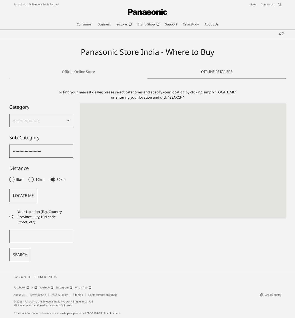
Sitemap (78, 295)
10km (39, 179)
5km (19, 179)
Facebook (19, 287)
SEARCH (20, 254)
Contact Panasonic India (102, 295)
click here (114, 313)
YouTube (45, 287)
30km (61, 179)
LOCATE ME (23, 195)
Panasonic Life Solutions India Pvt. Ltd (36, 4)
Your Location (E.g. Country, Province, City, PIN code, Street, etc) (39, 216)
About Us (19, 295)
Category (19, 107)
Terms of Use (38, 295)
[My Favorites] (281, 34)
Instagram (62, 287)
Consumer (20, 277)
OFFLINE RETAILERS (45, 277)
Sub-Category (24, 137)
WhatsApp (81, 287)
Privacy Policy (59, 295)
